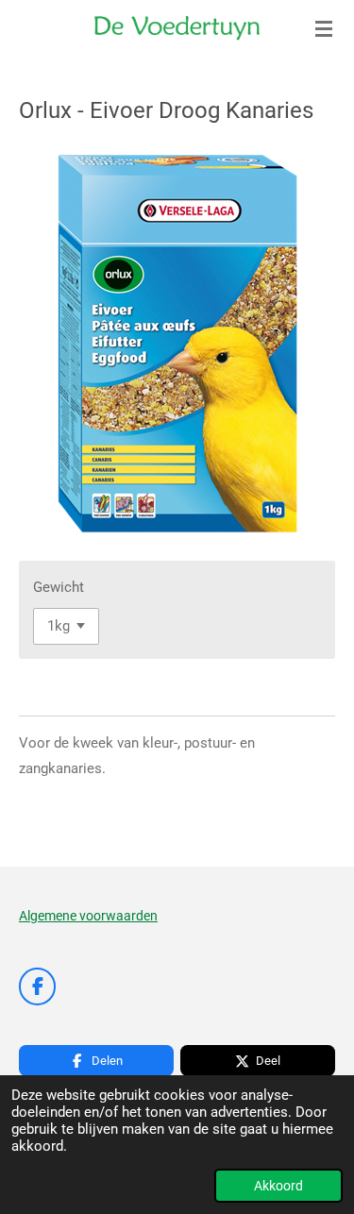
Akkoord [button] (278, 1185)
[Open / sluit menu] (324, 28)
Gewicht (58, 587)
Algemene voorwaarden (88, 915)
